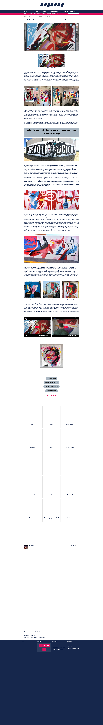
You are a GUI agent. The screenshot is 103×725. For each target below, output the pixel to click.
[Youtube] (48, 645)
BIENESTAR (38, 11)
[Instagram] (44, 645)
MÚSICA (44, 11)
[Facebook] (40, 645)
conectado (33, 637)
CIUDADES (25, 11)
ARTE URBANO (34, 16)
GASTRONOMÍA (64, 11)
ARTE (31, 11)
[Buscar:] (73, 13)
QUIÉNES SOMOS (73, 11)
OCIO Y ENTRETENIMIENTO (53, 11)
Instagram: (51, 386)
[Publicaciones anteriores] (44, 649)
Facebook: (51, 390)
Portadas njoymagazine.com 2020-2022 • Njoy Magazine (34, 631)
